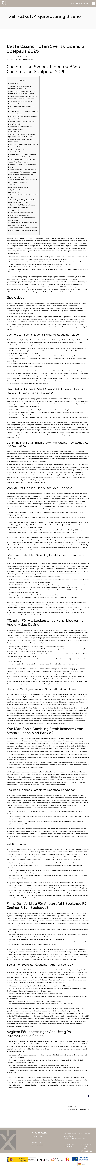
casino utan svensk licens (25, 313)
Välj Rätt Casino (15, 132)
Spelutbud (14, 84)
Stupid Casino (15, 210)
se (8, 56)
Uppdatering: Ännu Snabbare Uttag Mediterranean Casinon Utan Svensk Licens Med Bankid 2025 (22, 174)
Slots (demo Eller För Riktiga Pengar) (23, 170)
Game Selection (16, 152)
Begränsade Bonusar (17, 149)
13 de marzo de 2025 (21, 56)
